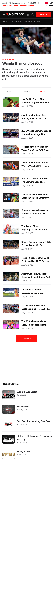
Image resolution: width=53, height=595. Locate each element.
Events (10, 91)
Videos (27, 91)
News (43, 91)
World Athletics (10, 59)
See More (26, 338)
